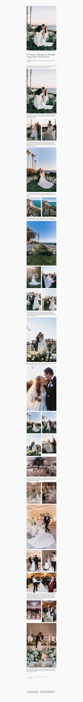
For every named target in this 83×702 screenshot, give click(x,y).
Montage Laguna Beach (44, 60)
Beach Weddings (30, 60)
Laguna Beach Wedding (36, 60)
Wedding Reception (30, 678)
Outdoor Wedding (51, 60)
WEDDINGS (28, 61)
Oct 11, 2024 (29, 59)
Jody (34, 59)
